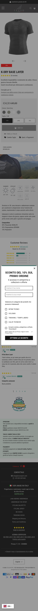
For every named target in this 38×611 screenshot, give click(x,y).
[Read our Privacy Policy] (32, 332)
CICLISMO (12, 313)
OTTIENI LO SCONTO (19, 338)
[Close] (34, 268)
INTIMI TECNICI (14, 309)
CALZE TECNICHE (15, 322)
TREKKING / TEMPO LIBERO (18, 318)
